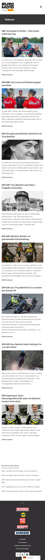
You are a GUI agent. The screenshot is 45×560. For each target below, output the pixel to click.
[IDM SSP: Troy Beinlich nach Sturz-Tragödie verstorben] (31, 201)
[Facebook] (18, 554)
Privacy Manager (22, 549)
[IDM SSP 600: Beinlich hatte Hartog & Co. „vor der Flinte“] (31, 360)
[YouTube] (22, 554)
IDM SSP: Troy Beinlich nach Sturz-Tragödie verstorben (19, 186)
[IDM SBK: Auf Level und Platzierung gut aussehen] (31, 98)
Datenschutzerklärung (22, 545)
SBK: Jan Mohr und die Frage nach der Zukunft (19, 471)
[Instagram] (27, 554)
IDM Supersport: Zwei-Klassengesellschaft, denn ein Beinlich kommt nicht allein (21, 398)
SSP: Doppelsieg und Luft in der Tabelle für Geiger (21, 487)
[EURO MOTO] (8, 7)
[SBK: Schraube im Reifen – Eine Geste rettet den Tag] (31, 47)
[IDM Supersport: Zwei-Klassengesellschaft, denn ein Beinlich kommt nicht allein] (31, 415)
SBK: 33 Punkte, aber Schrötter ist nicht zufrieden (20, 475)
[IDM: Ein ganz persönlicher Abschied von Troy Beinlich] (31, 150)
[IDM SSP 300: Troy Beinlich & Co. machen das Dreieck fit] (31, 304)
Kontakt (22, 539)
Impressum (22, 542)
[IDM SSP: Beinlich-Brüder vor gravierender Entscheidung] (31, 252)
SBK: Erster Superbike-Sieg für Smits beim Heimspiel (22, 491)
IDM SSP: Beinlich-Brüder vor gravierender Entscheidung (16, 237)
